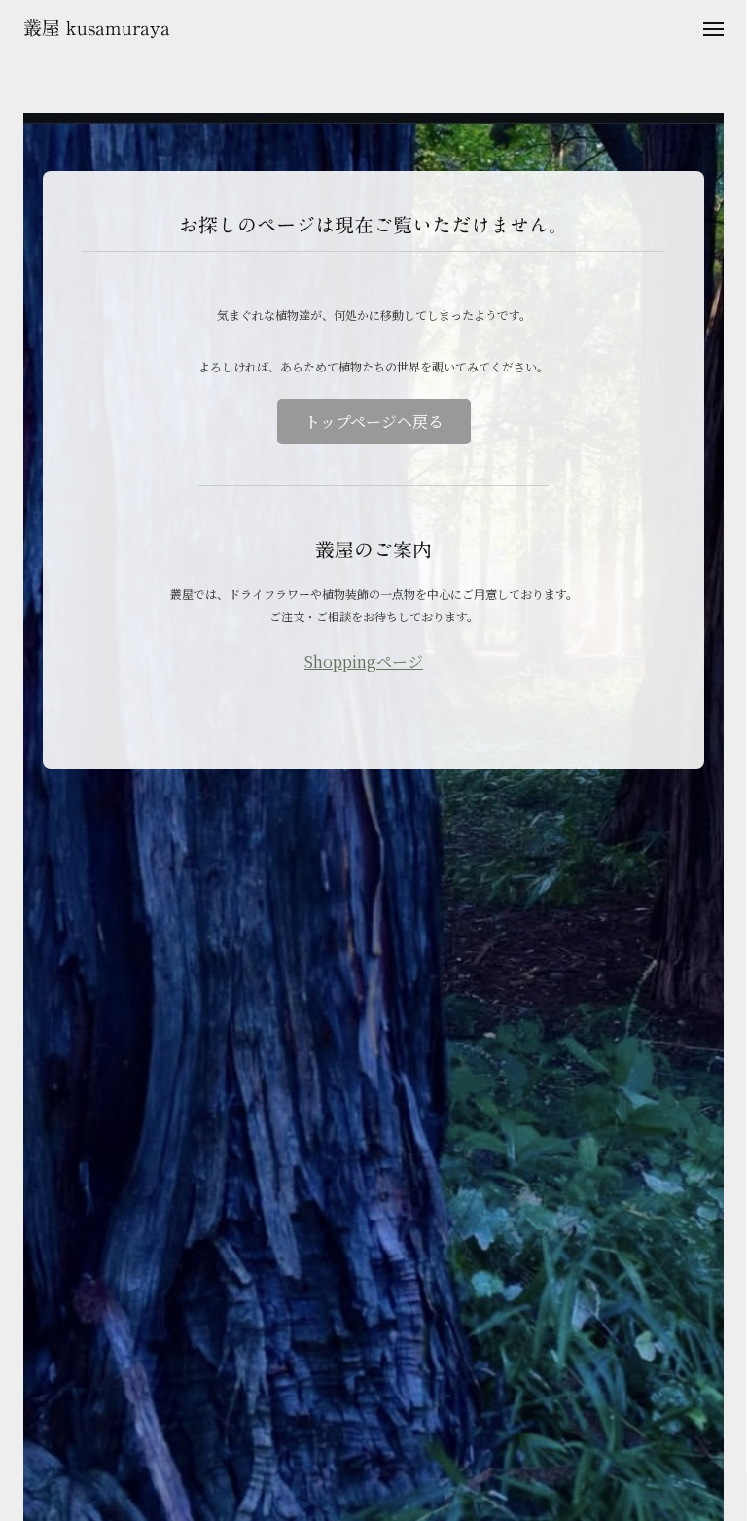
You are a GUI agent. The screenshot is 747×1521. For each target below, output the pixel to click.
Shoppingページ (363, 662)
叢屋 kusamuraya (96, 27)
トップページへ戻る (374, 421)
